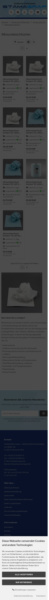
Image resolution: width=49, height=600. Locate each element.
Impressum (41, 596)
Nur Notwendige (24, 582)
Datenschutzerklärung (23, 596)
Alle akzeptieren (24, 575)
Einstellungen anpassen (25, 590)
